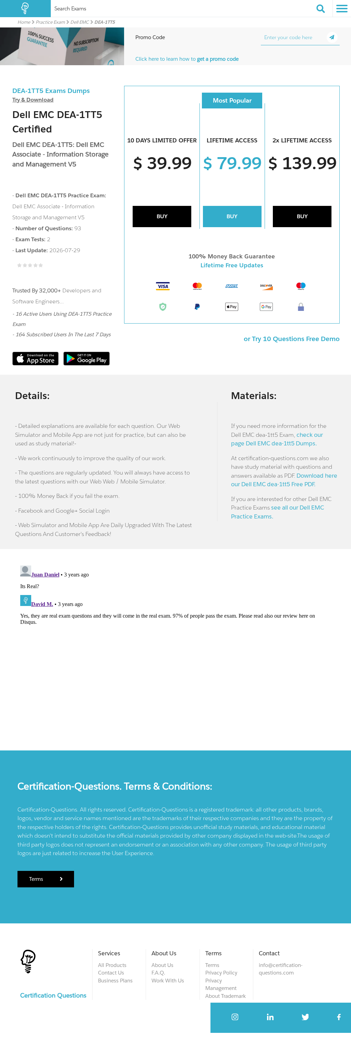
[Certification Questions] (25, 8)
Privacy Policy (221, 972)
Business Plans (115, 980)
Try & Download (32, 99)
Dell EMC (79, 22)
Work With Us (168, 980)
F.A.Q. (158, 972)
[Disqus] (175, 648)
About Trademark (225, 996)
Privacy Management (221, 984)
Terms (37, 879)
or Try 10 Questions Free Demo (292, 339)
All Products (112, 965)
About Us (162, 965)
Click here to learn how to (187, 59)
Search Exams (70, 8)
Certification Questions (53, 995)
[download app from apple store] (36, 363)
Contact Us (111, 972)
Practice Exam (50, 22)
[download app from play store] (86, 363)
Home (23, 22)
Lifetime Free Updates (232, 265)
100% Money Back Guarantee (232, 256)
